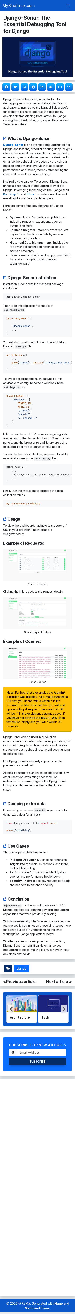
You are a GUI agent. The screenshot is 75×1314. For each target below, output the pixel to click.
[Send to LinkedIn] (42, 87)
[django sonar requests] (37, 564)
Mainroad (32, 1308)
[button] (64, 1009)
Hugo (58, 1303)
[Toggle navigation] (68, 6)
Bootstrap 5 (11, 194)
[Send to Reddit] (51, 87)
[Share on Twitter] (15, 87)
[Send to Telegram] (33, 87)
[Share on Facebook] (6, 87)
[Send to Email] (60, 87)
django (21, 968)
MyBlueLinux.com (18, 5)
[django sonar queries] (37, 662)
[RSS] (69, 87)
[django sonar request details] (37, 612)
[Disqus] (37, 1133)
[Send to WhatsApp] (24, 87)
